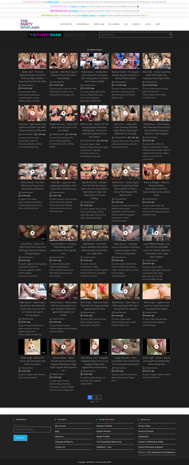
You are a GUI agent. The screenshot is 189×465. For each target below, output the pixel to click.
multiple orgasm (25, 98)
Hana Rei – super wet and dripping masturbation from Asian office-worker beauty (63, 185)
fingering (125, 91)
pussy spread (129, 94)
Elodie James (53, 2)
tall (104, 377)
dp (70, 273)
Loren (83, 6)
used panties (54, 94)
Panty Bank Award (119, 221)
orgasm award (148, 153)
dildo (29, 92)
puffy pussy (98, 95)
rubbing (21, 101)
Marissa (166, 208)
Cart (157, 24)
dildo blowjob (117, 94)
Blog (57, 431)
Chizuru (92, 15)
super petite (147, 273)
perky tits (133, 144)
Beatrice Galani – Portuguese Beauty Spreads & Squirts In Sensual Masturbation (125, 75)
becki (82, 322)
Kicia (36, 276)
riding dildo (95, 325)
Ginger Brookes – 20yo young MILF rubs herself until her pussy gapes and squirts (125, 361)
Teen (60, 138)
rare (127, 325)
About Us (59, 436)
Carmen (52, 331)
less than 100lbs (149, 279)
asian (66, 88)
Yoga (121, 98)
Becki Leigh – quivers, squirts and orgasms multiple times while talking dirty (156, 361)
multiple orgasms (163, 150)
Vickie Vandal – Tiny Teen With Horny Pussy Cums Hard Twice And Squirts (32, 185)
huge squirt (155, 270)
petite (60, 88)
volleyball (97, 381)
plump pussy (68, 270)
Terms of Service (145, 431)
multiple (166, 374)
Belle (98, 92)
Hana (70, 91)
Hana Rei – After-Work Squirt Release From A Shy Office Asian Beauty (63, 75)
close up (30, 138)
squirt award (148, 159)
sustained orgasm (119, 276)
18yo (132, 141)
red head (35, 101)
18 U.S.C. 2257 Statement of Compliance (156, 452)
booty (82, 98)
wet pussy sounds (63, 208)
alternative (28, 208)
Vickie (20, 208)
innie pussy (93, 153)
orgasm (92, 92)
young (103, 209)
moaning (123, 205)
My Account (60, 426)
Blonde (159, 319)
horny (36, 208)
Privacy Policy (144, 426)
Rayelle (84, 15)
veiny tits (146, 156)
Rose (154, 98)
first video (147, 98)
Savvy (74, 6)
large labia (66, 141)
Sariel (125, 147)
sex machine (156, 156)
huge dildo (116, 211)
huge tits (146, 147)
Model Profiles (103, 436)
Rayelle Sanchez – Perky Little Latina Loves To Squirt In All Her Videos (63, 127)
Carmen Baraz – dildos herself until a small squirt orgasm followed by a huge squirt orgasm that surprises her (63, 364)
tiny (39, 205)
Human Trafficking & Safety (150, 441)
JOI (97, 98)
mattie (28, 101)
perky (64, 144)
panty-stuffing (86, 95)
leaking (30, 147)
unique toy (128, 270)
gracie (67, 264)
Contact (136, 24)
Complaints (143, 436)
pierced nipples (55, 270)
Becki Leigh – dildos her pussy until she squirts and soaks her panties (32, 361)
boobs (52, 205)
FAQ (126, 24)
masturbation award (120, 218)
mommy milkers (162, 153)
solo (72, 94)
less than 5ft (157, 276)
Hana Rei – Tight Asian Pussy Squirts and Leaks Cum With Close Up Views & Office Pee (32, 127)
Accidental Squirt (128, 211)
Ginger (131, 377)
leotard (83, 273)
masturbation (24, 95)
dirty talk (72, 88)
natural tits (164, 211)
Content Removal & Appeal (150, 447)
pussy (114, 380)
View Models (83, 24)
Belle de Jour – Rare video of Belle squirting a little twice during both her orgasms (125, 305)
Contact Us (60, 447)
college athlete (86, 384)
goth (35, 205)
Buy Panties (66, 24)
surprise (146, 211)
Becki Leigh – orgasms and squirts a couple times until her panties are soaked (156, 305)
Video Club (99, 24)
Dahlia (165, 147)
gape (145, 91)
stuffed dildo (95, 101)
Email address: (20, 425)
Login (148, 24)
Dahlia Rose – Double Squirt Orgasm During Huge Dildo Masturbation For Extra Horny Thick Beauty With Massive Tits (125, 189)
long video (165, 270)
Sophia (74, 11)
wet (63, 202)
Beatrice (115, 98)
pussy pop (96, 156)
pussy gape (65, 94)
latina (103, 92)
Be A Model (114, 24)
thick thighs (161, 94)
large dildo (147, 276)
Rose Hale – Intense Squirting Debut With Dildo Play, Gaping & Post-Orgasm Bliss (156, 75)
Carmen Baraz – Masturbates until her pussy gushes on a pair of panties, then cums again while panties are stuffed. (63, 309)
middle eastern (149, 150)
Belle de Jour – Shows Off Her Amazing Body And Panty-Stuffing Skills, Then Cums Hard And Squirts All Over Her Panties (94, 130)
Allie (90, 381)
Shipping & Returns (64, 441)
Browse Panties (104, 431)
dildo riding (91, 98)
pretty (131, 91)
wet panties (151, 322)
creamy (36, 98)
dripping (31, 144)
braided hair (37, 334)
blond (157, 377)
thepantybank (27, 85)
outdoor (93, 276)
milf (162, 144)
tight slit (34, 141)
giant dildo (84, 101)
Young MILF (132, 374)
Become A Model (104, 426)
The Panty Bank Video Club (109, 441)
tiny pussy (22, 144)
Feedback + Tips (104, 447)
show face (66, 384)
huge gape (130, 215)
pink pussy (35, 95)
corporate (22, 147)
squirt (23, 92)
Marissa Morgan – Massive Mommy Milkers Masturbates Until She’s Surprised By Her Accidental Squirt (156, 189)
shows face (91, 273)
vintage (159, 279)
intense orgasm (149, 94)
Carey (102, 15)
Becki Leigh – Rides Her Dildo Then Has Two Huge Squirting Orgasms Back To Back (94, 305)
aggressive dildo (34, 270)
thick (34, 92)
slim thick (84, 153)
